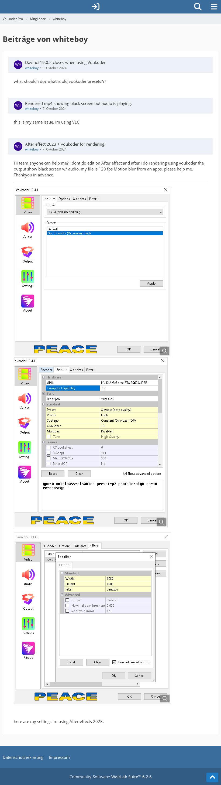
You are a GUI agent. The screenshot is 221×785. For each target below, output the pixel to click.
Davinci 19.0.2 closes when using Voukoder (65, 62)
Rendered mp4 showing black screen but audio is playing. (78, 103)
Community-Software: (111, 776)
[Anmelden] (96, 6)
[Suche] (197, 6)
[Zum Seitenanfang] (212, 777)
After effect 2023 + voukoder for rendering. (65, 144)
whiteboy (32, 68)
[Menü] (214, 6)
